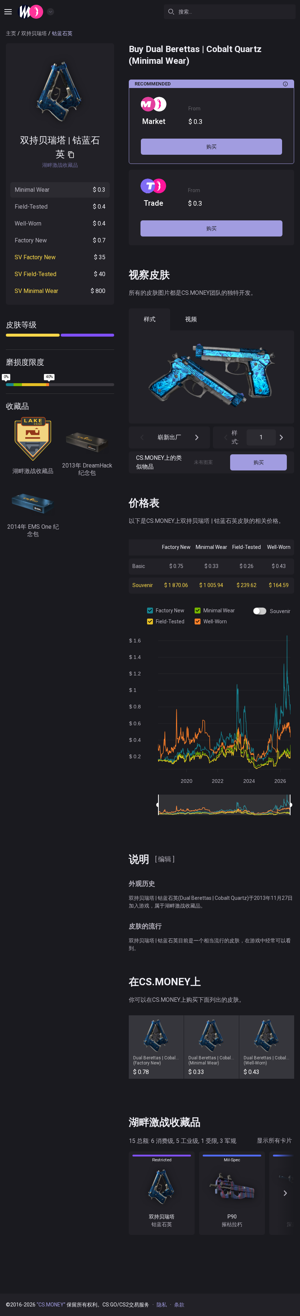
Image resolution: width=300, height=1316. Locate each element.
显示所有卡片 (274, 1140)
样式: (235, 437)
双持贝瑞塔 (34, 33)
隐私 (162, 1305)
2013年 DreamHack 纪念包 (87, 469)
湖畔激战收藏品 (32, 471)
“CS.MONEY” (51, 1305)
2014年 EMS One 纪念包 (33, 530)
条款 (179, 1305)
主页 (11, 33)
